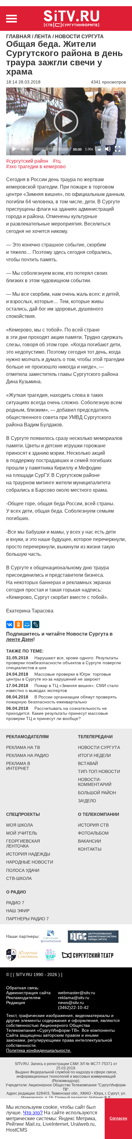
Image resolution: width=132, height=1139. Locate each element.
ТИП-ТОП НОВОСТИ (99, 771)
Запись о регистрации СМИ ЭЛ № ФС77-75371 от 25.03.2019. (74, 1066)
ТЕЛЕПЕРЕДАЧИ (95, 736)
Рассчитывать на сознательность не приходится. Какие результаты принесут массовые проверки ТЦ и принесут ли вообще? (57, 713)
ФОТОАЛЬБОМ (93, 833)
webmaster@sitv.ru (76, 992)
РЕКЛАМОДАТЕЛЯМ (27, 736)
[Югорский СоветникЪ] (25, 954)
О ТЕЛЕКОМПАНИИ (98, 814)
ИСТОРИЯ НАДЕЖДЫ (28, 854)
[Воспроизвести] (66, 121)
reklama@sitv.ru (73, 997)
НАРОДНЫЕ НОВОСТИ (29, 862)
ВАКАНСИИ (89, 841)
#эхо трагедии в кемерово (36, 166)
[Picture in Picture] (98, 149)
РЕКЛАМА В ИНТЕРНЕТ (18, 766)
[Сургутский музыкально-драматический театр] (90, 954)
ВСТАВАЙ (88, 763)
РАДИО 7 (15, 902)
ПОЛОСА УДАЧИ (22, 870)
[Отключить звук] (108, 149)
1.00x (89, 149)
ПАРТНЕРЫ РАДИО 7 (27, 918)
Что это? (33, 1112)
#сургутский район (27, 161)
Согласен (118, 1118)
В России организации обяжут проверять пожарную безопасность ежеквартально (61, 699)
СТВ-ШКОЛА (19, 878)
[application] (66, 121)
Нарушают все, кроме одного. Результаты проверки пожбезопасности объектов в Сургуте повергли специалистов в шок (63, 662)
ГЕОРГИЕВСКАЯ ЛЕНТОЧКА (23, 843)
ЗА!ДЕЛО (87, 800)
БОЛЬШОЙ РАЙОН (97, 792)
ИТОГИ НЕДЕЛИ (94, 755)
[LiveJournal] (35, 624)
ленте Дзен (19, 639)
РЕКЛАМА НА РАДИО (27, 755)
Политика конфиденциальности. (38, 1050)
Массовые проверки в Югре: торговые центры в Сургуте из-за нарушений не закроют (58, 676)
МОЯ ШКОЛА (19, 825)
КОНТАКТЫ (89, 849)
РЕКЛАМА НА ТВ (23, 747)
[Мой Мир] (27, 624)
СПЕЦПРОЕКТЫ (23, 814)
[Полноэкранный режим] (117, 149)
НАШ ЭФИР (17, 910)
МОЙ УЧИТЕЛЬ (21, 833)
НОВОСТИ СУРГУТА (99, 747)
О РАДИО (16, 891)
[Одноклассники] (18, 624)
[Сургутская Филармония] (54, 936)
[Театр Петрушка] (53, 954)
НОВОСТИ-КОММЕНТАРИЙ (94, 782)
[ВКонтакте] (10, 624)
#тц (56, 161)
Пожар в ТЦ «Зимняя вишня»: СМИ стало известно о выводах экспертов (62, 688)
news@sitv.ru (71, 1002)
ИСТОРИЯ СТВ (93, 825)
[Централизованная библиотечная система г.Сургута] (96, 936)
